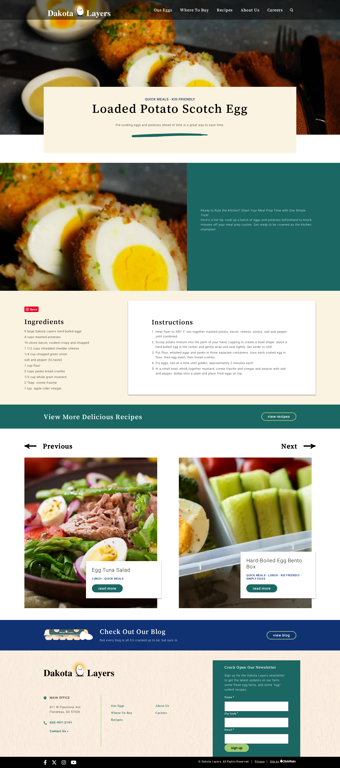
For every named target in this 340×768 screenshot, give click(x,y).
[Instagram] (64, 762)
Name (229, 697)
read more (107, 588)
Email (229, 729)
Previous (58, 445)
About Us (250, 10)
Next (289, 445)
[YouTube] (73, 762)
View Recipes (279, 416)
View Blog (281, 635)
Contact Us (59, 731)
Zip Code (231, 713)
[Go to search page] (291, 10)
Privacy (260, 761)
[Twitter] (54, 762)
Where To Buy (194, 10)
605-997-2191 (61, 722)
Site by (275, 761)
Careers (275, 10)
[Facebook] (45, 762)
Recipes (225, 10)
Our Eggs (163, 10)
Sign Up (236, 748)
